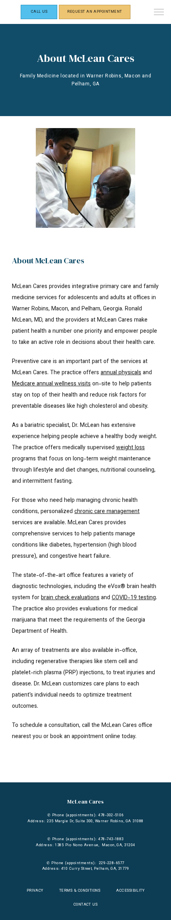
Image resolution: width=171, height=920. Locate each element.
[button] (159, 13)
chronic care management (107, 511)
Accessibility (130, 891)
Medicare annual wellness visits (51, 384)
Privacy (35, 891)
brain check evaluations (70, 598)
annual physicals (121, 373)
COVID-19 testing (134, 598)
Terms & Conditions (79, 891)
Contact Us (86, 905)
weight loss (130, 448)
